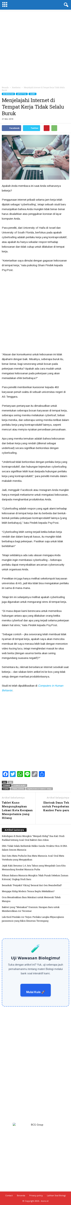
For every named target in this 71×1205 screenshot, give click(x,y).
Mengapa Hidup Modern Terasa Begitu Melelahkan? (28, 891)
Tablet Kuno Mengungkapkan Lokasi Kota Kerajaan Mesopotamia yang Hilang (17, 810)
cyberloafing (18, 789)
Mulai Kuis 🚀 (35, 992)
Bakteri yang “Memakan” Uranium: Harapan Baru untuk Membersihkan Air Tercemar (31, 909)
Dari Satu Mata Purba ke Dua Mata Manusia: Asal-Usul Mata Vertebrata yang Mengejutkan (33, 857)
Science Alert (19, 785)
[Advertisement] (35, 47)
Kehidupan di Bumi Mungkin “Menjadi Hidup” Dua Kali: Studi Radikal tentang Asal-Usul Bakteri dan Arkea (33, 838)
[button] (65, 5)
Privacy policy (36, 1195)
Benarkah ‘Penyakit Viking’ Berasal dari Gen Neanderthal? (32, 885)
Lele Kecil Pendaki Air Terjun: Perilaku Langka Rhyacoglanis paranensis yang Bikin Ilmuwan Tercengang (33, 918)
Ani (10, 782)
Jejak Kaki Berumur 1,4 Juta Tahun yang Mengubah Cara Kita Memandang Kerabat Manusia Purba (34, 867)
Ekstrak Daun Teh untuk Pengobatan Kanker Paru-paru (55, 806)
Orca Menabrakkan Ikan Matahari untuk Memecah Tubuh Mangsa (31, 899)
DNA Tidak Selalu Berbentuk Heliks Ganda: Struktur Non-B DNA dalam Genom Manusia (34, 847)
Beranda (5, 87)
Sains (32, 94)
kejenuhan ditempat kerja (39, 789)
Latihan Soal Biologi (56, 1195)
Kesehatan (8, 94)
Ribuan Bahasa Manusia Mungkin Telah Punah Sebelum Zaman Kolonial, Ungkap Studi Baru (35, 877)
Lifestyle (21, 94)
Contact (9, 1195)
